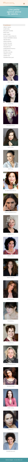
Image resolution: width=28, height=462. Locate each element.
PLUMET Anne (6, 50)
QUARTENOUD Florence (9, 48)
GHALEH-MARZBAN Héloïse (10, 38)
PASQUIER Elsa (7, 46)
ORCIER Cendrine (7, 45)
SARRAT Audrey (7, 54)
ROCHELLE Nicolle (7, 52)
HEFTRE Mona (6, 39)
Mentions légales (9, 460)
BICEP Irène (6, 32)
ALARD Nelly (6, 29)
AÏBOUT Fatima (7, 27)
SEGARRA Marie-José (8, 57)
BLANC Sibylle (6, 34)
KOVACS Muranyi (7, 43)
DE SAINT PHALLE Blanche (9, 36)
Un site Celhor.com (18, 460)
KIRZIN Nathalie (7, 41)
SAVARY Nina (6, 55)
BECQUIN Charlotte (8, 30)
